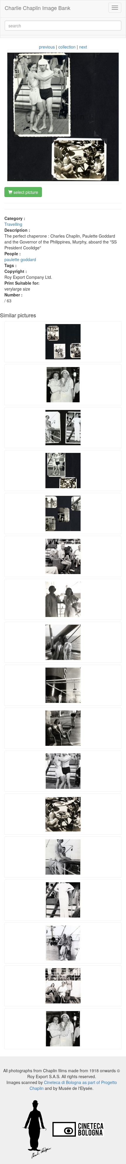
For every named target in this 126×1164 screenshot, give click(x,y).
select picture (25, 192)
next (83, 47)
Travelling (13, 224)
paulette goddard (20, 259)
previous (47, 47)
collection (67, 47)
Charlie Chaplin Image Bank (37, 7)
